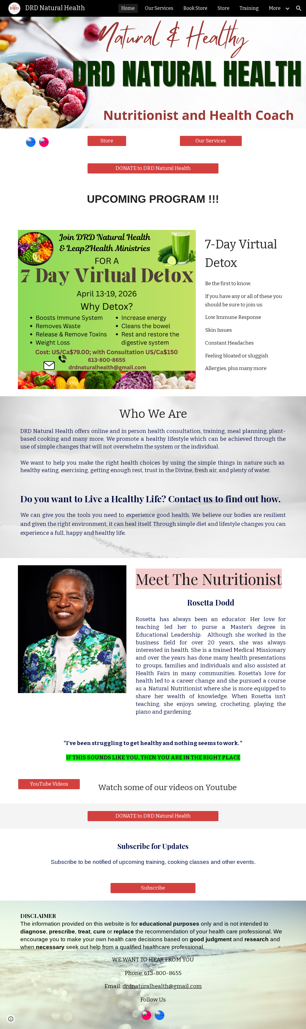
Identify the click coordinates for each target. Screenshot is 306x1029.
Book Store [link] (195, 8)
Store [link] (224, 8)
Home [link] (128, 8)
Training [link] (249, 8)
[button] (299, 8)
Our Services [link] (159, 8)
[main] (153, 202)
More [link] (275, 8)
